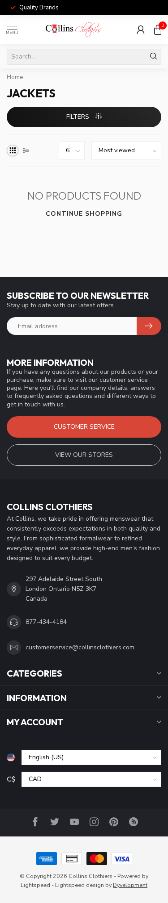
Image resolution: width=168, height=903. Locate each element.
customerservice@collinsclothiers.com (80, 647)
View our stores (84, 455)
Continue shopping (84, 213)
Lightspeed (35, 885)
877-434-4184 (46, 622)
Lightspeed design (79, 885)
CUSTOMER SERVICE (84, 426)
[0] (157, 29)
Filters (78, 117)
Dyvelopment (130, 885)
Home (15, 77)
